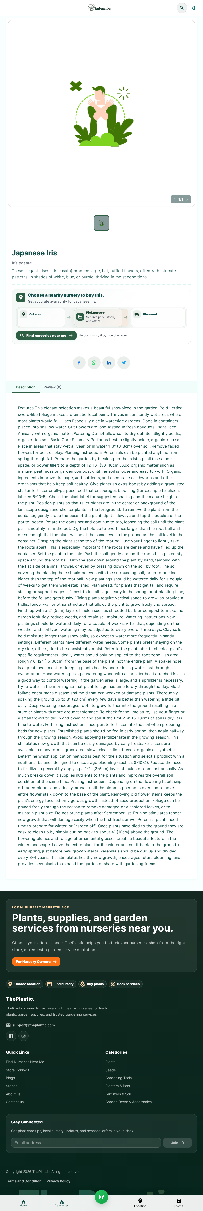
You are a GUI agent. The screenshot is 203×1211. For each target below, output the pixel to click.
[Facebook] (79, 362)
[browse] (101, 1197)
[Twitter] (123, 362)
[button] (140, 1203)
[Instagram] (23, 1036)
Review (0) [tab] (53, 387)
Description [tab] (26, 387)
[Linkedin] (108, 362)
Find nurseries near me (46, 335)
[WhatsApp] (94, 362)
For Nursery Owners (33, 961)
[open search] (182, 8)
